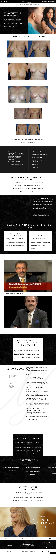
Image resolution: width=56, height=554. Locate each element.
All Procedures (24, 538)
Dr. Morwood (15, 538)
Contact (49, 538)
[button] (28, 142)
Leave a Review (9, 545)
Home (5, 15)
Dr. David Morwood (14, 19)
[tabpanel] (38, 367)
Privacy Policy (9, 551)
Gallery (33, 538)
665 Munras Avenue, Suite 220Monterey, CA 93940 (47, 543)
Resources (41, 538)
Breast (8, 15)
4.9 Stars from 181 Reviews (9, 544)
